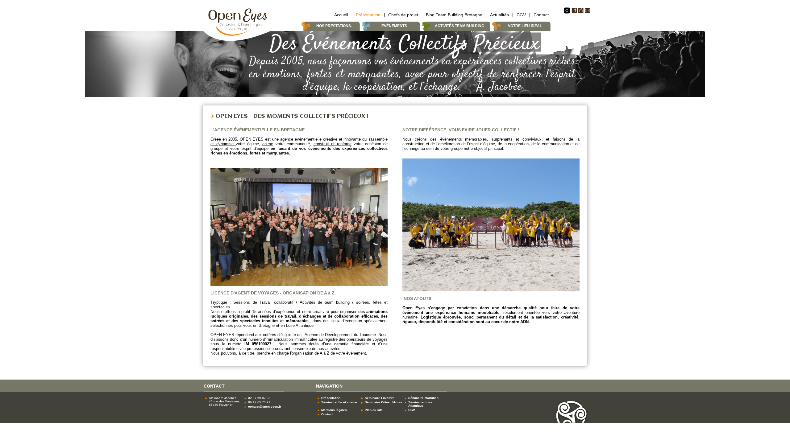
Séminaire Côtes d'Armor (383, 402)
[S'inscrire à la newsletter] (587, 12)
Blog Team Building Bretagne (454, 14)
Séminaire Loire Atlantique (420, 404)
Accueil (341, 14)
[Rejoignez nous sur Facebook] (574, 12)
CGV (521, 14)
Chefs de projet (403, 14)
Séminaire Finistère (379, 398)
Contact (541, 14)
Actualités (499, 14)
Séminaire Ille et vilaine (339, 402)
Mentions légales (334, 410)
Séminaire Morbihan (423, 398)
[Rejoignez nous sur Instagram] (567, 12)
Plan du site (374, 410)
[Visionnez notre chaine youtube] (581, 12)
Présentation (368, 14)
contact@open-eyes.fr (264, 406)
